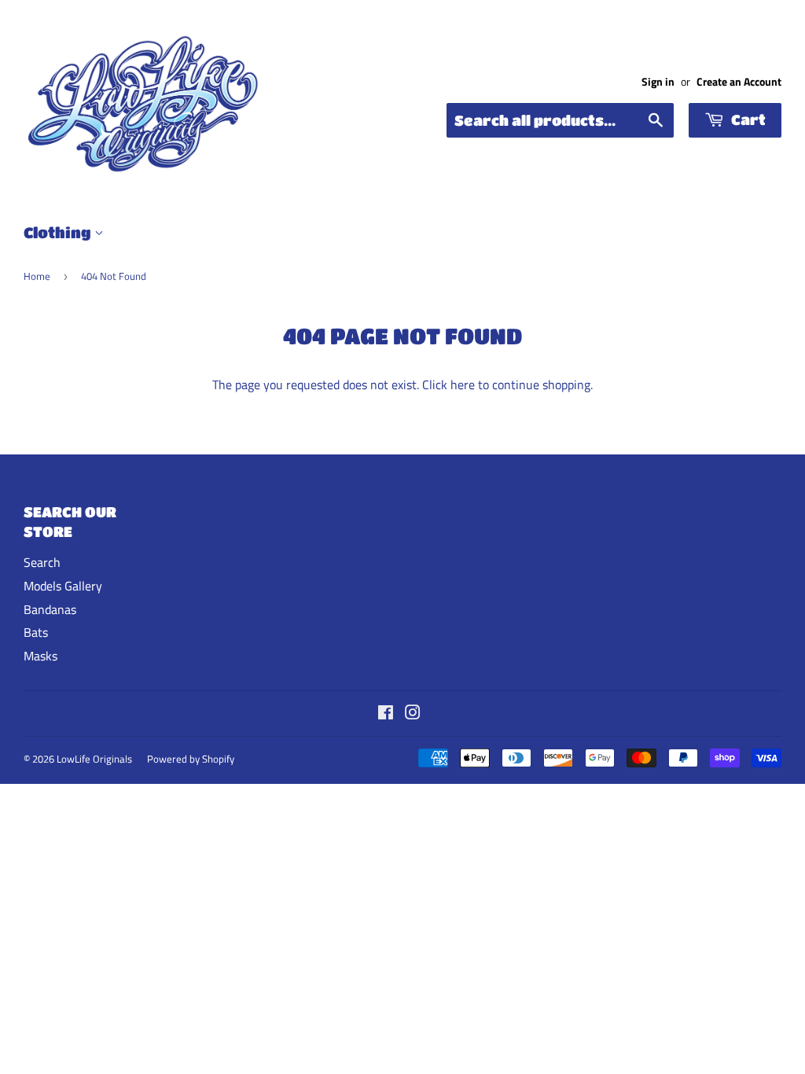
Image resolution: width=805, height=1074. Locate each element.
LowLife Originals (94, 759)
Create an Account (739, 82)
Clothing (59, 232)
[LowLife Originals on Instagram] (413, 713)
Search (42, 562)
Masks (40, 655)
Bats (36, 632)
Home (37, 276)
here (462, 384)
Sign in (658, 82)
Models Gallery (63, 585)
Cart (747, 119)
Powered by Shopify (190, 759)
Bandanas (50, 609)
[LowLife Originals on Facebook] (385, 713)
